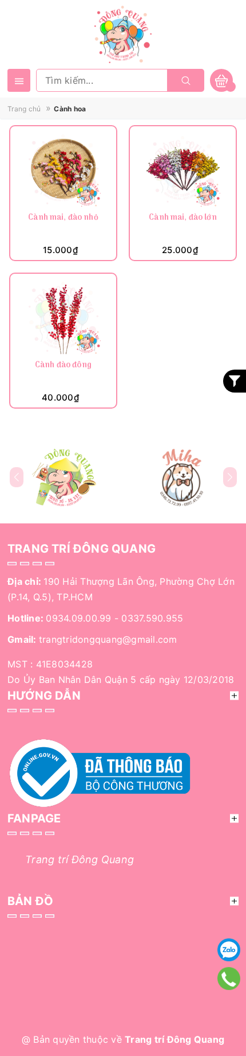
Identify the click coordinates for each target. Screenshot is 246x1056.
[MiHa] (181, 477)
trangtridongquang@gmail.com (108, 639)
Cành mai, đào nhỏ (63, 218)
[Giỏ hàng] (221, 80)
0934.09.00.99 (78, 618)
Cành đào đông (63, 366)
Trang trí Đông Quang (79, 859)
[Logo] (123, 33)
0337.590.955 (152, 618)
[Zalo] (228, 949)
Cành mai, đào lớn (182, 218)
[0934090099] (229, 978)
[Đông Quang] (64, 477)
